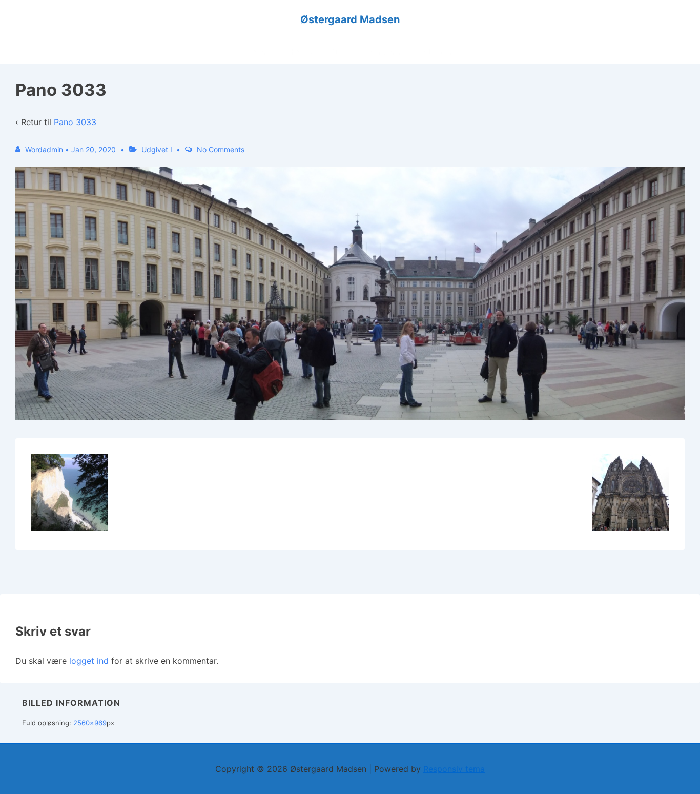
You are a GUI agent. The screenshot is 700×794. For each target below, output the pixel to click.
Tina (342, 52)
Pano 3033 (75, 122)
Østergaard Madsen (350, 19)
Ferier (258, 52)
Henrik (301, 52)
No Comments (220, 149)
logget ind (89, 661)
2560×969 (90, 723)
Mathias (439, 52)
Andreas (386, 52)
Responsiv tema (454, 769)
